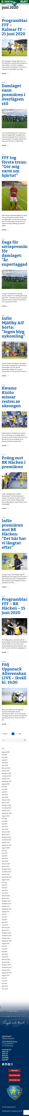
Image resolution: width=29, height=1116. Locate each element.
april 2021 (5, 922)
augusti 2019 (6, 975)
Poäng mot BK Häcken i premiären (14, 462)
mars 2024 (5, 829)
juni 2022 (4, 885)
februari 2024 (6, 832)
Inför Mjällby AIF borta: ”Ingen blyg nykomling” (13, 327)
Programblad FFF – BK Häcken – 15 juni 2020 (15, 606)
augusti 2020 (6, 943)
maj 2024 (4, 824)
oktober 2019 (6, 970)
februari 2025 (6, 800)
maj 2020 (4, 951)
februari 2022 (6, 896)
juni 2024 (4, 821)
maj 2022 (4, 888)
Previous (5, 733)
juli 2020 (4, 946)
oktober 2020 (6, 938)
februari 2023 (6, 864)
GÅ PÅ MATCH (6, 1050)
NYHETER (5, 1056)
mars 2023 (5, 861)
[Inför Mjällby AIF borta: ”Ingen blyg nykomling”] (14, 361)
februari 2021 (6, 927)
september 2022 (7, 877)
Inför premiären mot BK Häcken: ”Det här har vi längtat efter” (14, 534)
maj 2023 (4, 856)
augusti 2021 (6, 912)
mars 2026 (5, 765)
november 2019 (6, 967)
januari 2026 (5, 771)
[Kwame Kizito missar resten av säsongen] (14, 431)
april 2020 (5, 954)
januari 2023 (5, 866)
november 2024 (6, 808)
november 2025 (6, 776)
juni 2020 (4, 949)
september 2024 (7, 813)
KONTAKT (5, 1060)
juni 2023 (4, 853)
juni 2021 (4, 917)
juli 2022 (4, 882)
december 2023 (6, 837)
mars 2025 (5, 797)
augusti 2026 (6, 752)
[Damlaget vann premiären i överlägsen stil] (14, 131)
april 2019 (5, 986)
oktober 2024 (6, 810)
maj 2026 (4, 760)
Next (20, 733)
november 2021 (6, 904)
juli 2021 (4, 914)
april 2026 (5, 763)
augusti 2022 (6, 880)
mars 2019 (5, 989)
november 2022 (6, 872)
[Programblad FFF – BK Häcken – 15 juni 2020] (14, 638)
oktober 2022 (6, 874)
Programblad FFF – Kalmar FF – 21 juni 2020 (15, 27)
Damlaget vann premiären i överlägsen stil (13, 94)
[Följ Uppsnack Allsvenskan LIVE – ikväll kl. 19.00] (14, 708)
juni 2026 (4, 757)
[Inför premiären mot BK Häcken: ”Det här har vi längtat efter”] (14, 572)
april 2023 (5, 858)
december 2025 (6, 773)
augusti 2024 (6, 816)
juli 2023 (4, 850)
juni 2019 (4, 981)
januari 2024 (5, 834)
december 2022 (6, 869)
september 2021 (7, 909)
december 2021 (6, 901)
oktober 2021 (6, 906)
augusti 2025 (6, 784)
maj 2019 (4, 983)
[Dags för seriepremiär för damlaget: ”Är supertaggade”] (14, 292)
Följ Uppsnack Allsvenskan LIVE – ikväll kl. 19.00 (14, 673)
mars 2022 (5, 893)
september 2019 (7, 973)
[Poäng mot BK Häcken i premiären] (14, 492)
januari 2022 (5, 898)
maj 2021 (4, 919)
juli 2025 (4, 787)
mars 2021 (5, 925)
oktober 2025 (6, 779)
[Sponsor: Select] (24, 2)
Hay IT (20, 1111)
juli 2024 (4, 818)
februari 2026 (6, 768)
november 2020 (6, 935)
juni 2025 (4, 789)
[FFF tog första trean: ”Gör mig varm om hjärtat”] (14, 213)
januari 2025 (5, 802)
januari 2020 (5, 962)
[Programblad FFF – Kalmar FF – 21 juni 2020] (14, 59)
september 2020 (7, 941)
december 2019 (6, 965)
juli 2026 (4, 755)
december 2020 (6, 933)
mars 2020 (5, 957)
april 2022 (5, 890)
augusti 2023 (6, 848)
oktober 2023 (6, 842)
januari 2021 (5, 930)
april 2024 (5, 826)
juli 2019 (4, 978)
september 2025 (7, 781)
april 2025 (5, 794)
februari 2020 (6, 959)
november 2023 (6, 840)
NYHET (3, 17)
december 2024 (6, 805)
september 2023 (7, 845)
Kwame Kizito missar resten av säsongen (11, 397)
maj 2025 (4, 792)
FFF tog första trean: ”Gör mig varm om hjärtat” (14, 166)
